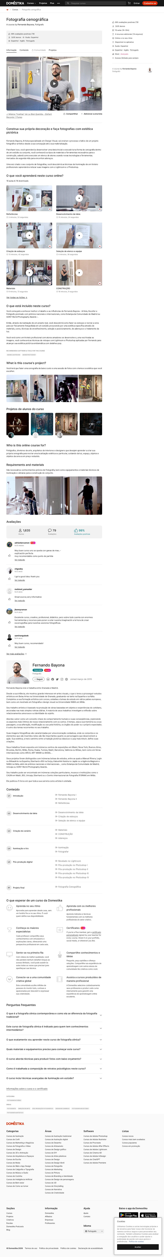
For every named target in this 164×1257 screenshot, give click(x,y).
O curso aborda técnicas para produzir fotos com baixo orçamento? (43, 1059)
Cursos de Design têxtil (54, 1163)
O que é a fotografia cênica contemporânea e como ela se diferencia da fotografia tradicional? (51, 1015)
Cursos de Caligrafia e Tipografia (20, 1169)
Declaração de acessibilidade (90, 1248)
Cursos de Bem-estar (15, 1183)
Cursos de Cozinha (14, 1176)
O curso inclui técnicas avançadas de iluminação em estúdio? (40, 1078)
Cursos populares (129, 1143)
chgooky (19, 569)
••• (58, 3)
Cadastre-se (150, 3)
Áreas (48, 1131)
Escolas (9, 1223)
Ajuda (86, 1213)
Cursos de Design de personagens (59, 1179)
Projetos (43, 3)
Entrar (137, 3)
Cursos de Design (13, 1149)
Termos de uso (31, 1248)
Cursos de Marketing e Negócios (20, 1143)
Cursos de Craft (13, 1139)
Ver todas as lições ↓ (16, 297)
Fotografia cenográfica (27, 19)
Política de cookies (68, 1248)
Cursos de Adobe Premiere (95, 1163)
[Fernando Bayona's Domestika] (48, 679)
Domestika (49, 1213)
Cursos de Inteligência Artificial (19, 1179)
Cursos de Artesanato (54, 1146)
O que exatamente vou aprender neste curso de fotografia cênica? (43, 1039)
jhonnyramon (21, 609)
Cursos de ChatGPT (92, 1159)
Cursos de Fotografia (53, 1166)
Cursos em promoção (131, 1146)
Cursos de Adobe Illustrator (95, 1139)
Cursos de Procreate (92, 1143)
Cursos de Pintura (52, 1173)
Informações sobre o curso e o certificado (27, 1088)
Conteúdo (24, 50)
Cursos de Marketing (53, 1169)
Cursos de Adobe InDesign (95, 1156)
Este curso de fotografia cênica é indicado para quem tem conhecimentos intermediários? (47, 1028)
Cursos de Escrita (13, 1159)
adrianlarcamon (22, 543)
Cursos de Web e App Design (18, 1166)
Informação (11, 50)
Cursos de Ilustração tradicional (58, 1136)
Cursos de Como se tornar (17, 1186)
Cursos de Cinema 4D (93, 1153)
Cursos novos (127, 1136)
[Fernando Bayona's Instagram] (61, 679)
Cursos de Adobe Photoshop (95, 1136)
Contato (87, 1216)
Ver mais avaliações (15, 654)
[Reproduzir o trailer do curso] (54, 84)
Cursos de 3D (50, 1183)
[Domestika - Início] (7, 9)
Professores (50, 1223)
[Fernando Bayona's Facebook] (52, 679)
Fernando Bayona (26, 24)
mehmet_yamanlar (23, 589)
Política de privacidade (48, 1248)
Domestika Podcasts (15, 1226)
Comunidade (40, 50)
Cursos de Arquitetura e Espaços (20, 1156)
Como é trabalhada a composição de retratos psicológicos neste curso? (46, 1068)
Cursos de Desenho (53, 1143)
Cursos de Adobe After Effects (96, 1146)
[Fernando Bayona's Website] (66, 679)
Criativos (10, 1220)
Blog (8, 1230)
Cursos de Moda (13, 1163)
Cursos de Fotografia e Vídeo (18, 1146)
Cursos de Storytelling (54, 1186)
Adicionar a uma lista (93, 114)
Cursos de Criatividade (54, 1193)
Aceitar (138, 1247)
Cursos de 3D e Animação (17, 1153)
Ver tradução (20, 560)
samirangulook (22, 635)
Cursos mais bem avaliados (133, 1139)
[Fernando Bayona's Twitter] (57, 679)
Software (89, 1131)
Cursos (30, 3)
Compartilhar (72, 114)
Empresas (49, 1220)
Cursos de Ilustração (15, 1136)
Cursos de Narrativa (53, 1189)
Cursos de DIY (51, 1153)
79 (33, 34)
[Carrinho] (129, 3)
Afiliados (48, 1216)
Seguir (40, 679)
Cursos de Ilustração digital (56, 1139)
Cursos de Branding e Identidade (59, 1176)
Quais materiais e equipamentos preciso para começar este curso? (43, 1049)
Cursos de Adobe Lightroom (95, 1149)
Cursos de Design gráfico (55, 1149)
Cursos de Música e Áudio (17, 1173)
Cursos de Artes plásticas (55, 1156)
